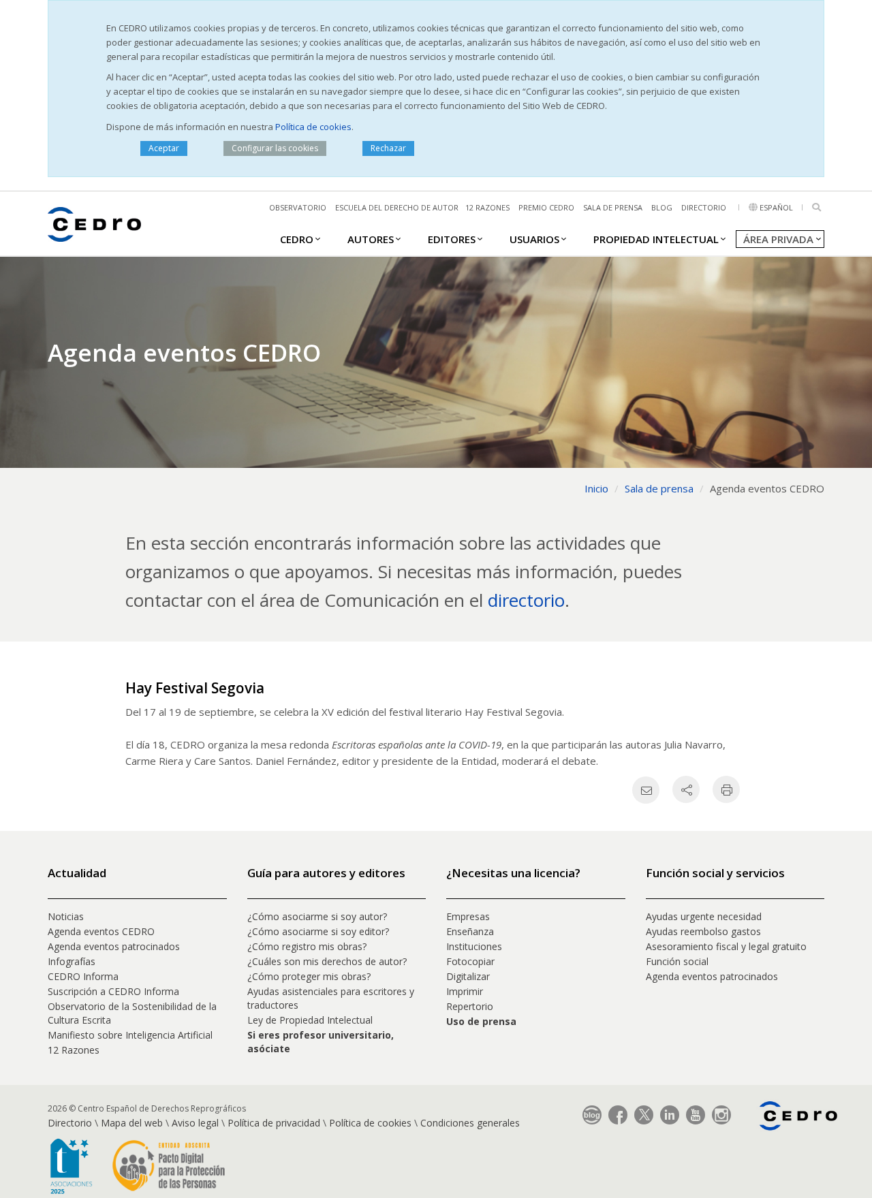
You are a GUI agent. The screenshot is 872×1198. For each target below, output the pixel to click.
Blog (661, 207)
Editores (452, 239)
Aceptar (164, 148)
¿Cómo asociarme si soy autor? (317, 916)
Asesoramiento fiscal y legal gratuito (726, 946)
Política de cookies (313, 127)
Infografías (71, 961)
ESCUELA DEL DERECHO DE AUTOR (396, 207)
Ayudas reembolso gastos (703, 931)
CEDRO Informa (83, 976)
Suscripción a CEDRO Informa (113, 991)
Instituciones (474, 946)
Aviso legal (195, 1122)
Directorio (703, 207)
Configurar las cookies (275, 148)
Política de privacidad (274, 1122)
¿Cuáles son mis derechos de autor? (327, 961)
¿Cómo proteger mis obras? (309, 976)
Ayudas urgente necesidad (704, 916)
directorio (526, 600)
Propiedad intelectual (656, 239)
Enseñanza (470, 931)
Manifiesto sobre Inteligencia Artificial (130, 1034)
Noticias (66, 916)
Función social (677, 961)
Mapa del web (132, 1122)
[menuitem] (296, 238)
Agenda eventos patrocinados (114, 946)
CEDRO (296, 239)
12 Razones (73, 1049)
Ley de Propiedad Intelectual (310, 1019)
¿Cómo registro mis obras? (307, 946)
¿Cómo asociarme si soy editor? (318, 931)
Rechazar (388, 148)
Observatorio (297, 207)
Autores (370, 239)
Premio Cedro (546, 207)
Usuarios (534, 239)
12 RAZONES (487, 207)
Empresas (468, 916)
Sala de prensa (612, 207)
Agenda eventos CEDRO (101, 931)
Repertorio (469, 1006)
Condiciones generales (470, 1122)
